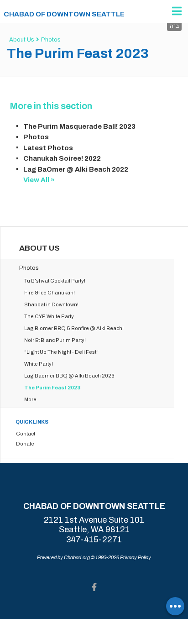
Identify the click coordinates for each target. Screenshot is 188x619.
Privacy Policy (135, 557)
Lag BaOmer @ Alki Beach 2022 (75, 169)
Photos (51, 40)
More (30, 399)
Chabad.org (77, 557)
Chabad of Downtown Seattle (64, 14)
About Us (21, 40)
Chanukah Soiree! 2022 (62, 158)
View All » (39, 180)
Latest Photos (48, 148)
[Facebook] (94, 586)
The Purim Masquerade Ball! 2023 (79, 126)
